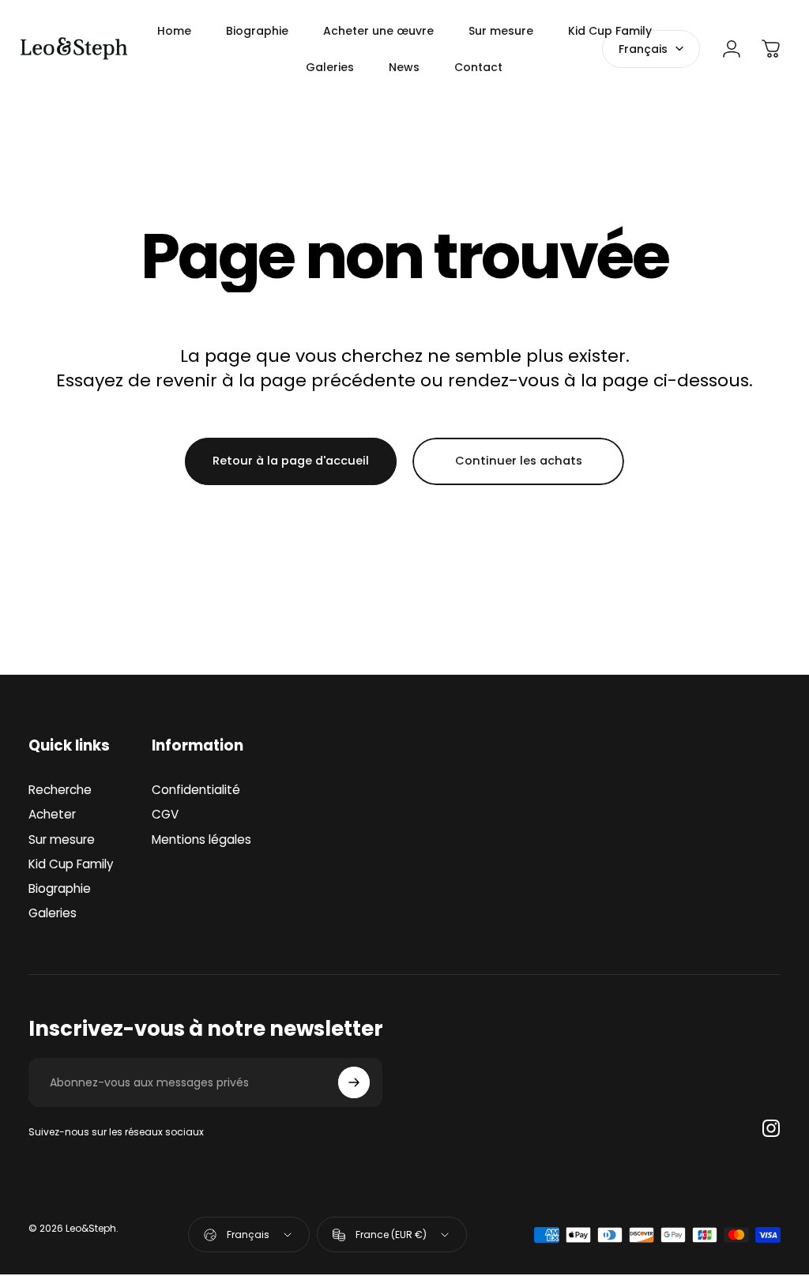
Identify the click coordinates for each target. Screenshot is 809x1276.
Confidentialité (196, 789)
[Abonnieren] (354, 1082)
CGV (165, 814)
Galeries (52, 912)
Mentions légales (201, 839)
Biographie (59, 888)
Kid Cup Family (71, 863)
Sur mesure (61, 839)
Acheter (52, 814)
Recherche (60, 789)
